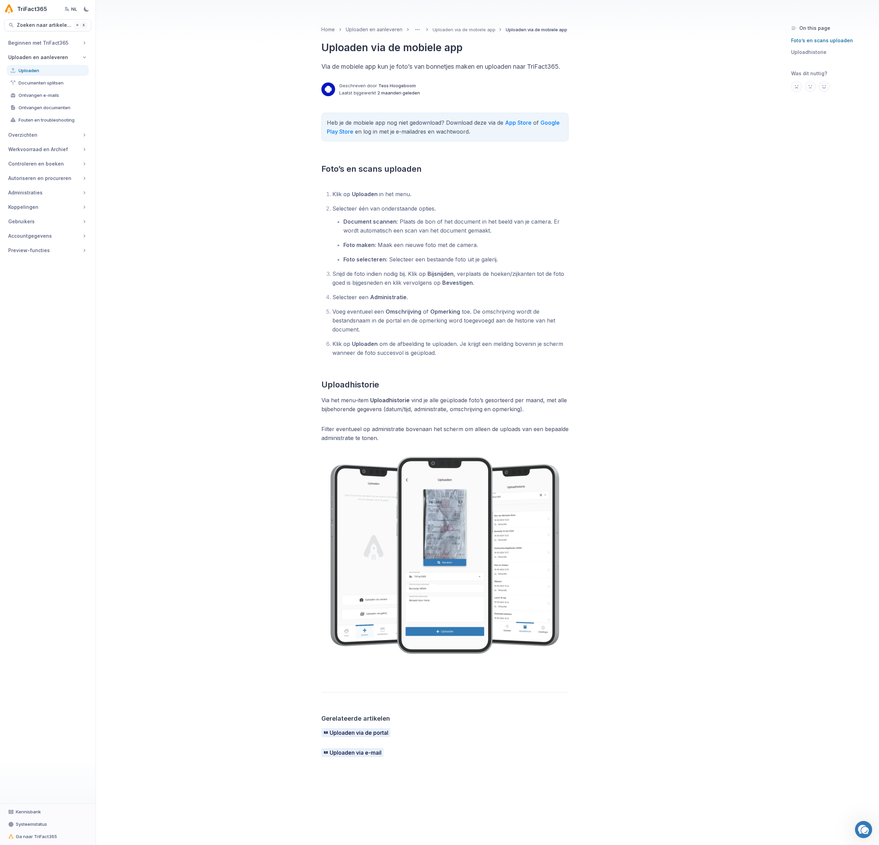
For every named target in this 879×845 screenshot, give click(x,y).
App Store (518, 122)
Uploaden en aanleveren (374, 29)
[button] (863, 829)
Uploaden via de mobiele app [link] (536, 29)
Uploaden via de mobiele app (464, 29)
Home (328, 29)
